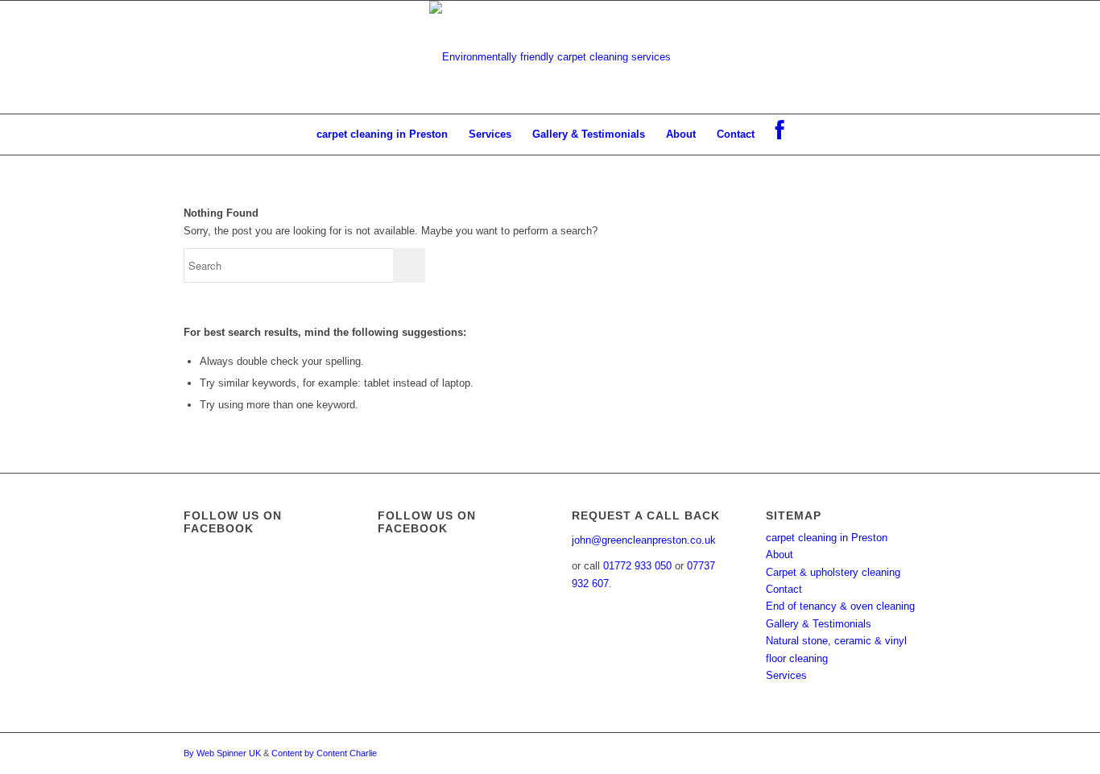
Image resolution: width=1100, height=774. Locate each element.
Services (786, 675)
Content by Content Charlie (324, 753)
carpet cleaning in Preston (826, 538)
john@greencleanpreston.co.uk (644, 540)
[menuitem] (382, 134)
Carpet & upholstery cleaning (833, 572)
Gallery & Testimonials (818, 624)
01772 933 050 (637, 566)
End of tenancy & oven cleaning (840, 606)
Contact (784, 589)
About (779, 554)
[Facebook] (780, 134)
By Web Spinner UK (222, 753)
